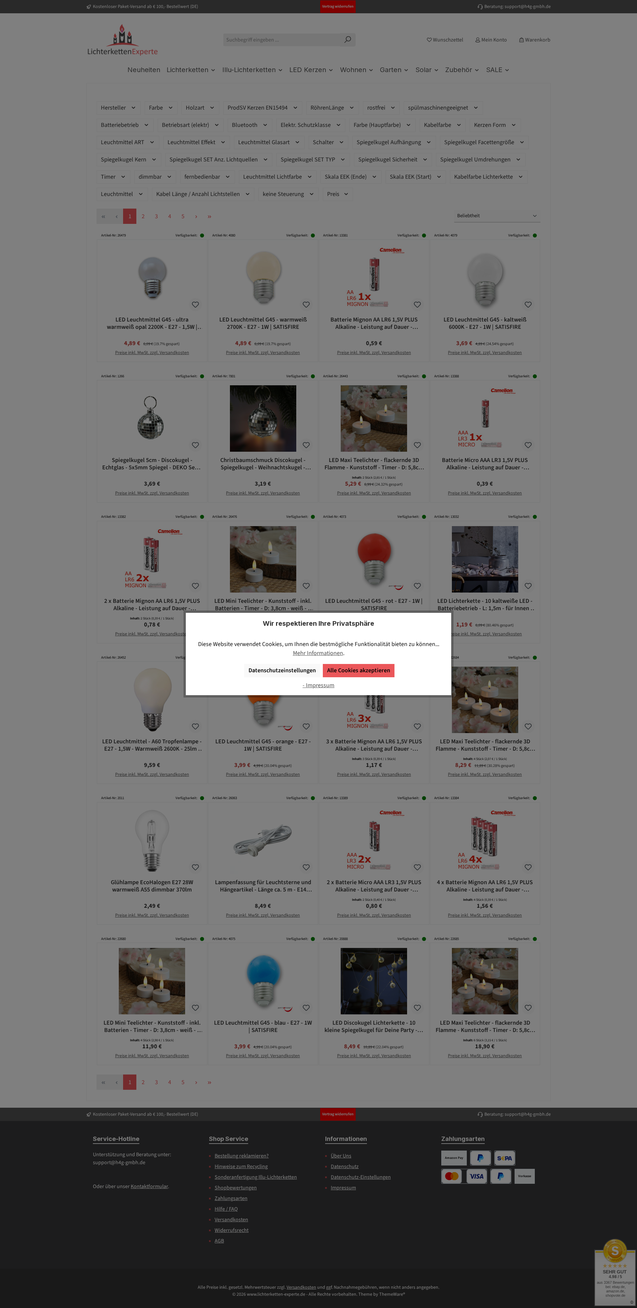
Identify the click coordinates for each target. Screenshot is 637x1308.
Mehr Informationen (318, 653)
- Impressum (318, 685)
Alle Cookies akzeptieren (358, 670)
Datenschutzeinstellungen (282, 670)
